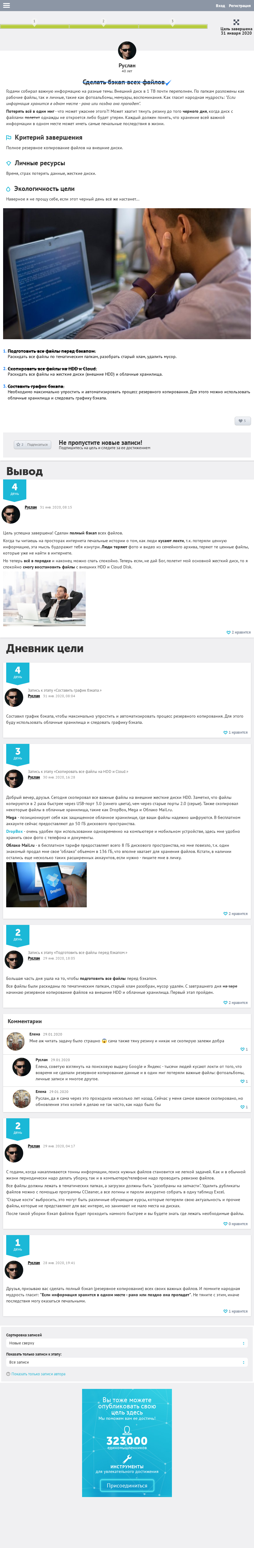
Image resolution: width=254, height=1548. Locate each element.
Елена (34, 1034)
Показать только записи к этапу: (34, 1354)
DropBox (14, 831)
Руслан (31, 507)
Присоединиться (127, 1485)
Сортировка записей (24, 1335)
